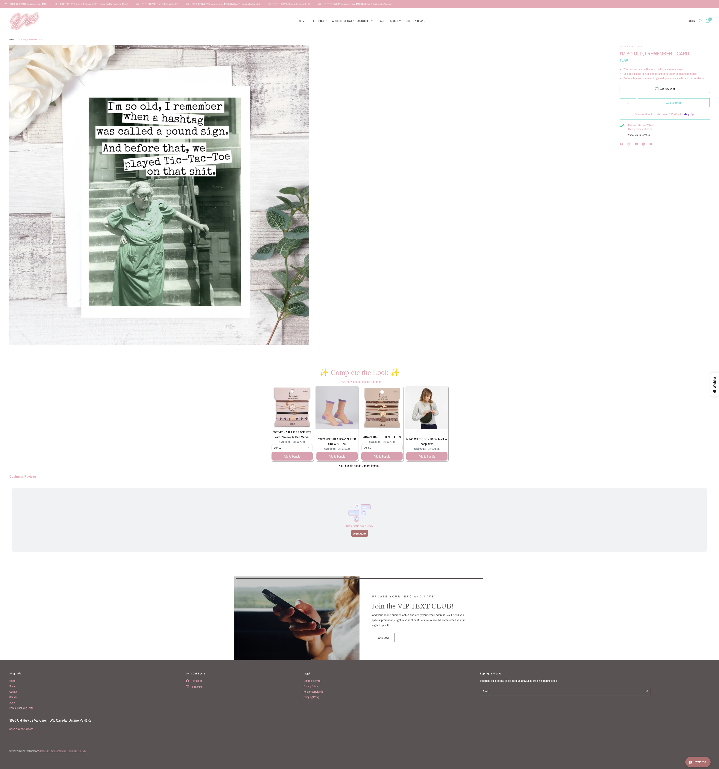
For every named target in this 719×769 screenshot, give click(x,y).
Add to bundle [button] (292, 456)
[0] (707, 21)
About (394, 21)
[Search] (700, 21)
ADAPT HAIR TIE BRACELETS (382, 437)
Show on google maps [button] (21, 728)
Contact (13, 692)
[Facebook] (622, 144)
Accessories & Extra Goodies (351, 21)
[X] (629, 144)
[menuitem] (302, 21)
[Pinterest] (637, 144)
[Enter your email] (647, 691)
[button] (383, 637)
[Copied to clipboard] (651, 144)
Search (13, 697)
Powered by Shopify (77, 751)
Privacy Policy (311, 686)
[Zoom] (300, 53)
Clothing (318, 21)
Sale (381, 21)
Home (302, 21)
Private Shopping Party (21, 708)
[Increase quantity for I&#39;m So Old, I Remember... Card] (633, 103)
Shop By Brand (415, 21)
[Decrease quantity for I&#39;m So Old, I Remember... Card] (623, 103)
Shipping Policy (311, 697)
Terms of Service (312, 681)
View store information (639, 135)
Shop (12, 686)
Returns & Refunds (313, 692)
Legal (307, 673)
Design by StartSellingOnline (53, 751)
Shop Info (15, 673)
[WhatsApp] (644, 144)
